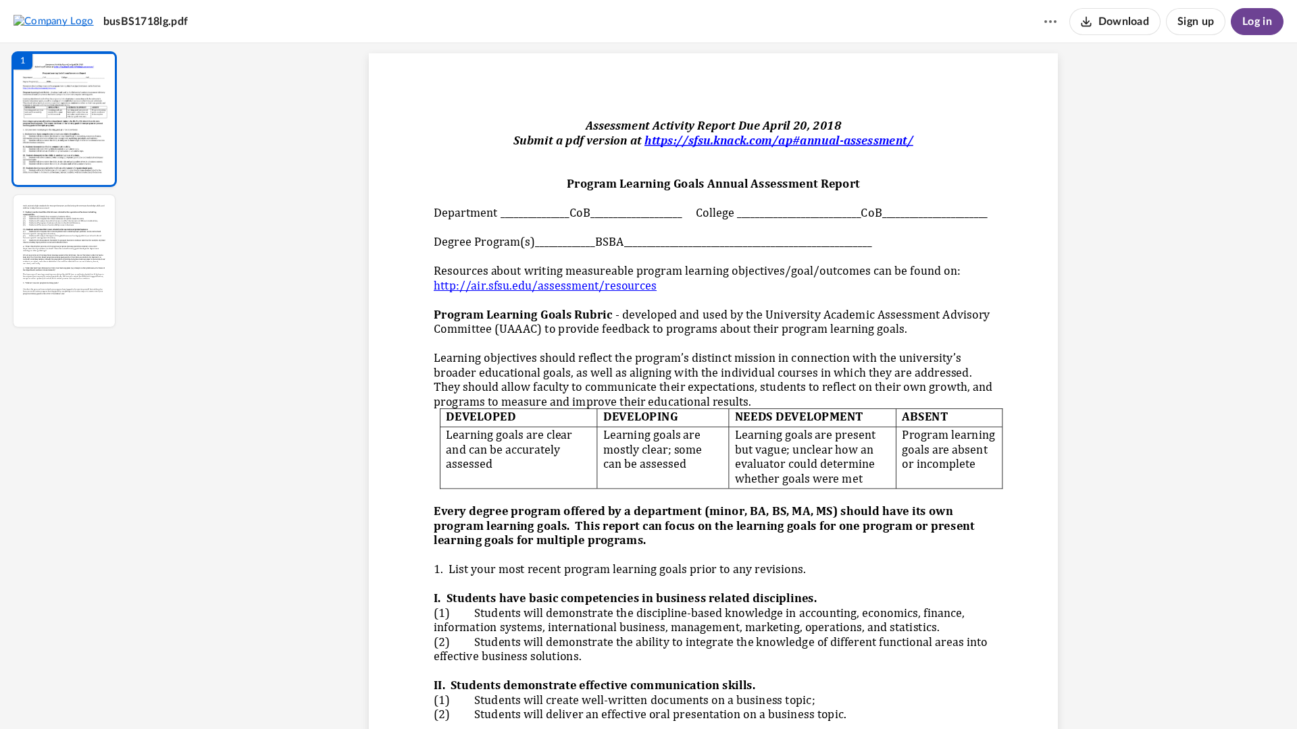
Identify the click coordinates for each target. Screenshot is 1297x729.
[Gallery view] (813, 696)
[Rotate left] (787, 696)
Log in (1257, 21)
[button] (64, 119)
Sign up (1195, 21)
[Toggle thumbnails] (589, 696)
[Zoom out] (715, 696)
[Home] (54, 21)
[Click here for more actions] (1050, 21)
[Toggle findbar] (613, 696)
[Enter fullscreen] (837, 696)
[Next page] (686, 696)
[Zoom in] (761, 696)
